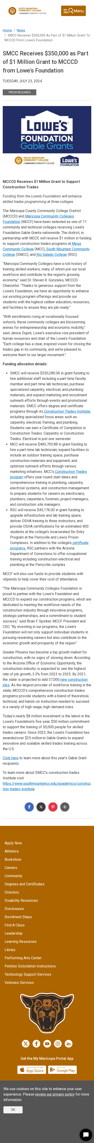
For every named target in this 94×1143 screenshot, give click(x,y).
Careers (11, 868)
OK (13, 1110)
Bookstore (13, 859)
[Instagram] (58, 1044)
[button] (29, 806)
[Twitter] (26, 1044)
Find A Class (15, 925)
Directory (12, 892)
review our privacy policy (55, 1094)
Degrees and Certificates (24, 884)
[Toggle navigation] (73, 10)
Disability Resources (21, 900)
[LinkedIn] (69, 1044)
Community (13, 876)
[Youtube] (47, 1044)
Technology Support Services (28, 974)
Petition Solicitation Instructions (30, 966)
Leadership (14, 933)
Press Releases (20, 92)
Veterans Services (19, 982)
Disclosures (14, 909)
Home (7, 30)
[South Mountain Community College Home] (27, 11)
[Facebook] (36, 1044)
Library (10, 950)
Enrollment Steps (18, 917)
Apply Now (13, 843)
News (21, 30)
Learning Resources (21, 941)
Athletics (12, 851)
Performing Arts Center (23, 958)
